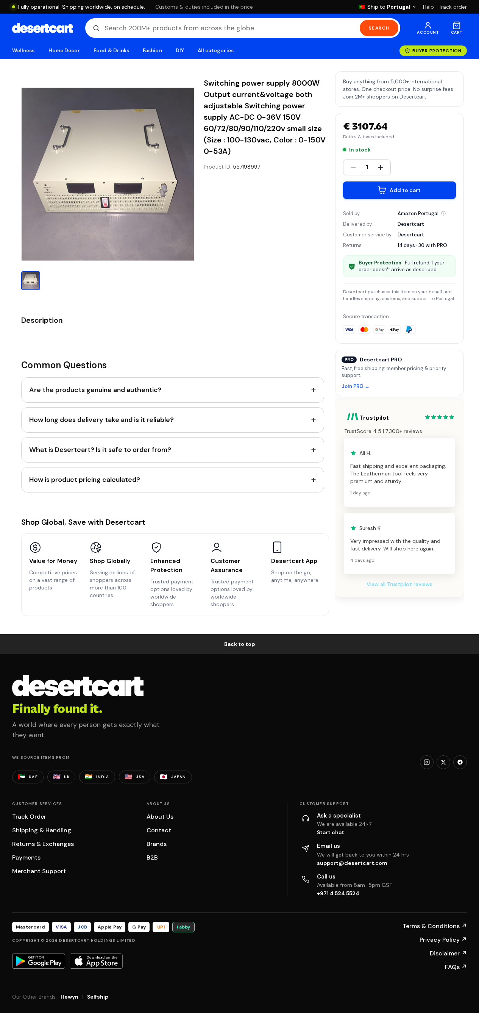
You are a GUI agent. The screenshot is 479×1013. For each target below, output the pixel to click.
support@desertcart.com (352, 863)
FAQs (456, 967)
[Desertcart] (42, 28)
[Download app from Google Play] (38, 961)
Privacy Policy (443, 940)
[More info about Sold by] (443, 213)
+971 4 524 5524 (338, 893)
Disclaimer (448, 953)
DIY (180, 50)
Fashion (152, 50)
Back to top (239, 644)
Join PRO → (356, 386)
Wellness (23, 50)
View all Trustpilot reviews (399, 584)
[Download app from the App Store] (96, 961)
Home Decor (64, 50)
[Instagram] (427, 762)
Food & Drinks (111, 50)
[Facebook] (460, 762)
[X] (443, 762)
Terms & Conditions (435, 926)
